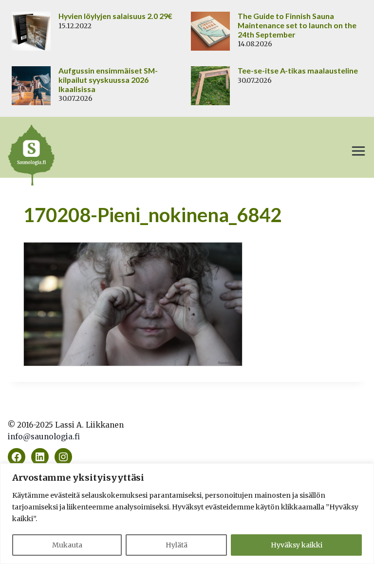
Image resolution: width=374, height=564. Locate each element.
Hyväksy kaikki (296, 545)
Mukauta (67, 545)
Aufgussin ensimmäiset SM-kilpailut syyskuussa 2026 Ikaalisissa (108, 80)
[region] (187, 513)
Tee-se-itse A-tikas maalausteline (298, 70)
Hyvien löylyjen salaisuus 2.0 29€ (115, 16)
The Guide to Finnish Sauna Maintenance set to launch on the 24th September (297, 25)
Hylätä (176, 545)
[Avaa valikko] (358, 151)
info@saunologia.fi (44, 436)
